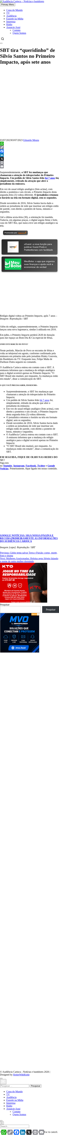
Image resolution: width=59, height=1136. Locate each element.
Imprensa (10, 21)
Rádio (9, 24)
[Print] (29, 163)
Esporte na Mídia (14, 18)
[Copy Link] (29, 147)
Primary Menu (7, 4)
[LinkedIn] (29, 155)
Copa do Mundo (14, 10)
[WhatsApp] (29, 143)
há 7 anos (50, 178)
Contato (16, 30)
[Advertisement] (29, 682)
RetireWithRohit (21, 1074)
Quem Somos (19, 33)
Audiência (11, 15)
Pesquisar (4, 604)
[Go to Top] (1, 1120)
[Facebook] (29, 151)
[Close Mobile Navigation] (1, 43)
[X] (29, 159)
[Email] (29, 166)
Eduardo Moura (31, 140)
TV (8, 13)
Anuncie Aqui (13, 27)
